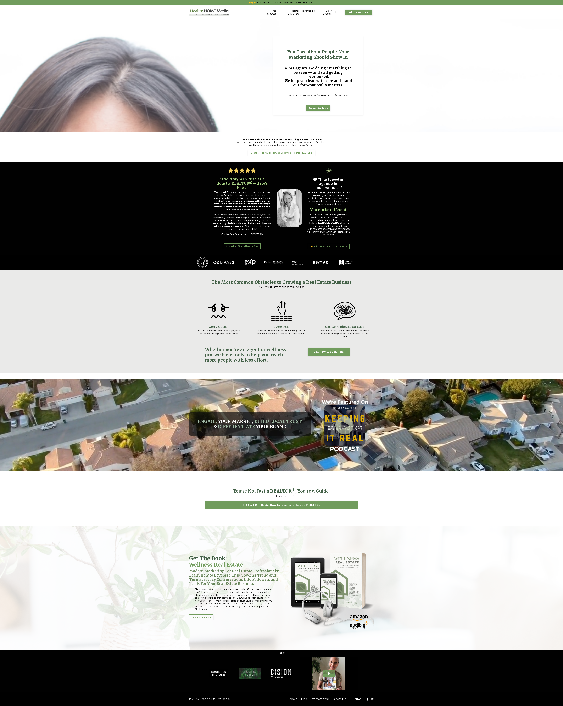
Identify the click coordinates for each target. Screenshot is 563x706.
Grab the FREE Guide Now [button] (281, 428)
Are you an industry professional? (260, 405)
